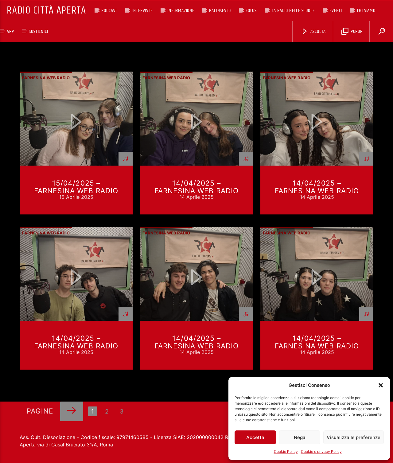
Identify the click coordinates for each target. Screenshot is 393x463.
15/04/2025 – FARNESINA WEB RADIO (76, 187)
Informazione (180, 10)
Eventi (335, 10)
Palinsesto (220, 10)
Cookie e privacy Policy (321, 451)
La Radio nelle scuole (293, 10)
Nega (299, 437)
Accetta (255, 437)
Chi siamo (366, 10)
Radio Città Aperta (46, 10)
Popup (356, 31)
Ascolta (317, 31)
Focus (251, 10)
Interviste (142, 10)
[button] (381, 385)
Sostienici (38, 31)
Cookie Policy (286, 451)
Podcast (109, 10)
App (10, 31)
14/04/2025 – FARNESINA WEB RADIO (196, 187)
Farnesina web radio (46, 77)
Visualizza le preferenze (353, 437)
